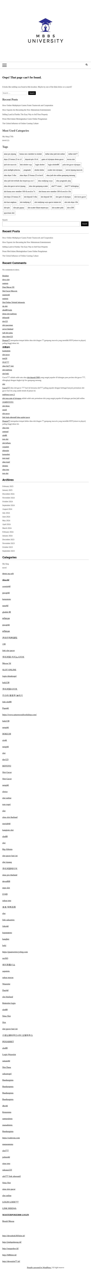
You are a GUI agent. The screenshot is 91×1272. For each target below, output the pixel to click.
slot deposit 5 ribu (30, 197)
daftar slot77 (73, 154)
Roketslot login (9, 1003)
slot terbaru (6, 443)
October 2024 (7, 502)
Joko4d (5, 926)
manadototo (7, 1125)
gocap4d (6, 593)
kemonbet (6, 454)
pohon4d (6, 1157)
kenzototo (6, 599)
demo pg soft (8, 573)
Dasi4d (5, 990)
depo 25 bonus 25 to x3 (13, 159)
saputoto (6, 971)
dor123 (5, 321)
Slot (4, 1022)
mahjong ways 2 (8, 395)
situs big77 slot (8, 366)
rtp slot (4, 306)
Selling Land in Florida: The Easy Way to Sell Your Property (25, 114)
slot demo (6, 406)
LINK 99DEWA (9, 1208)
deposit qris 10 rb (31, 159)
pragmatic (27, 170)
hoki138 (5, 682)
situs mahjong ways (45, 181)
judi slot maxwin (10, 165)
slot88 (4, 435)
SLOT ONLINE (9, 670)
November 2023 (8, 543)
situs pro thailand (9, 875)
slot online (6, 798)
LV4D (5, 894)
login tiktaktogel (9, 676)
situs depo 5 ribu (10, 175)
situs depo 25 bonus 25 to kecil (31, 175)
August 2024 (7, 509)
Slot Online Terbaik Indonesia (13, 302)
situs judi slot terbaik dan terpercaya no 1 (19, 181)
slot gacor (6, 355)
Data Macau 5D (8, 287)
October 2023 (7, 547)
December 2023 (8, 540)
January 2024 (7, 536)
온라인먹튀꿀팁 (9, 637)
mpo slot (6, 888)
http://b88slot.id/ (9, 1255)
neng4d (5, 727)
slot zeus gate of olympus (11, 398)
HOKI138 (6, 734)
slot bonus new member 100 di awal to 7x (19, 191)
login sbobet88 (53, 165)
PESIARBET (8, 1041)
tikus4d (5, 580)
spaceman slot (9, 213)
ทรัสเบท (6, 618)
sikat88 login (7, 310)
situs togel (6, 462)
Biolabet (5, 276)
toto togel (5, 458)
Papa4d (5, 708)
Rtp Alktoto (7, 849)
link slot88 (6, 702)
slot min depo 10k (71, 202)
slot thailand (7, 997)
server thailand (7, 329)
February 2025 (7, 486)
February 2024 (7, 532)
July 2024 (6, 513)
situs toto (5, 428)
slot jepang (7, 862)
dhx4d (5, 1106)
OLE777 (5, 362)
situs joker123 (7, 337)
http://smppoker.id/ (10, 1248)
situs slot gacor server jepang (14, 186)
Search (4, 220)
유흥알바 (6, 347)
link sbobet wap (26, 165)
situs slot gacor (8, 1189)
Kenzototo (6, 1112)
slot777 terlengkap (72, 186)
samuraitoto (7, 1118)
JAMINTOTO (7, 402)
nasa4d (5, 605)
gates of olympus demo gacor (53, 159)
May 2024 (6, 521)
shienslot (5, 451)
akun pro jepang (10, 154)
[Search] (87, 65)
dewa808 (6, 881)
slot (3, 384)
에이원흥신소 (8, 964)
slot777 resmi (56, 186)
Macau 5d (6, 663)
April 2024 (6, 524)
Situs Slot (6, 1016)
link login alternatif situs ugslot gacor (16, 417)
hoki (4, 945)
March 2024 (6, 528)
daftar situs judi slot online (55, 154)
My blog (5, 136)
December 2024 (8, 494)
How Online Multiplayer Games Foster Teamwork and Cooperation (27, 105)
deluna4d (5, 318)
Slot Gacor (7, 772)
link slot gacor (8, 650)
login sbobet (39, 165)
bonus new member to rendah (31, 154)
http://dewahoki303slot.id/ (13, 1235)
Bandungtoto (7, 1080)
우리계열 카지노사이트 (13, 657)
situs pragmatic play (63, 181)
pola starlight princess (12, 170)
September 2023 (8, 551)
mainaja (5, 283)
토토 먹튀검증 (9, 907)
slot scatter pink (58, 208)
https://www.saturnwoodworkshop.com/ (19, 714)
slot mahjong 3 (25, 202)
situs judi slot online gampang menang (60, 175)
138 (4, 644)
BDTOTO (6, 766)
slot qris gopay (18, 208)
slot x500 (70, 208)
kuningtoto (6, 351)
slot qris (7, 208)
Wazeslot (6, 984)
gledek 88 (6, 612)
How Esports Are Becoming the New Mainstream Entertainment (26, 110)
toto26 (4, 358)
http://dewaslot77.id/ (11, 1261)
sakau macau (7, 977)
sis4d (4, 740)
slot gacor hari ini (10, 855)
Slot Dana (6, 1067)
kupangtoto (7, 932)
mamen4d (6, 295)
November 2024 (8, 498)
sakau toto (6, 900)
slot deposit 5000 (33, 377)
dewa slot (5, 280)
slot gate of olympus (63, 197)
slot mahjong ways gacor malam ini (47, 202)
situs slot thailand (9, 817)
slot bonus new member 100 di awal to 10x (55, 191)
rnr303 (5, 958)
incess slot (71, 159)
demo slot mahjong (9, 314)
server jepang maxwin (74, 170)
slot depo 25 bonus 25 (12, 197)
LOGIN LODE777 (10, 1202)
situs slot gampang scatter (38, 186)
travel (4, 140)
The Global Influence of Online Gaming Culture (20, 123)
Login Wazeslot (9, 1054)
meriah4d (6, 823)
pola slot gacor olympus (71, 165)
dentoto (5, 466)
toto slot (5, 439)
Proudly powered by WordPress (39, 1268)
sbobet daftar (39, 170)
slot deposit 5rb (46, 197)
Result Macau (8, 1221)
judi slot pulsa (7, 333)
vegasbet (5, 447)
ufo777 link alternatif (11, 1176)
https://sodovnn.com (11, 1138)
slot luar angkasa (10, 202)
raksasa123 (7, 1170)
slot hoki (5, 374)
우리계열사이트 (9, 689)
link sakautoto (8, 920)
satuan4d (6, 1061)
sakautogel (6, 1074)
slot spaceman (7, 325)
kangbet (5, 939)
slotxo (5, 791)
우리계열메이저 (9, 868)
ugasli (4, 410)
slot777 (5, 1150)
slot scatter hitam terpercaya (38, 208)
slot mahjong (7, 370)
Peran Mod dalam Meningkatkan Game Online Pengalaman (24, 119)
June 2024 (6, 517)
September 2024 (8, 505)
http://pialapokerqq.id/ (11, 1242)
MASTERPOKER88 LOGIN (15, 1215)
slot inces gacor (80, 197)
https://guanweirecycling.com (15, 952)
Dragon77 (6, 340)
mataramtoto (7, 1144)
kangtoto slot (8, 830)
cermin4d (6, 586)
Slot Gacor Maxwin (9, 291)
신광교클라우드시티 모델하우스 (17, 1035)
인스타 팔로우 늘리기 (12, 695)
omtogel (5, 432)
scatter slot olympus (55, 170)
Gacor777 (6, 388)
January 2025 (7, 490)
